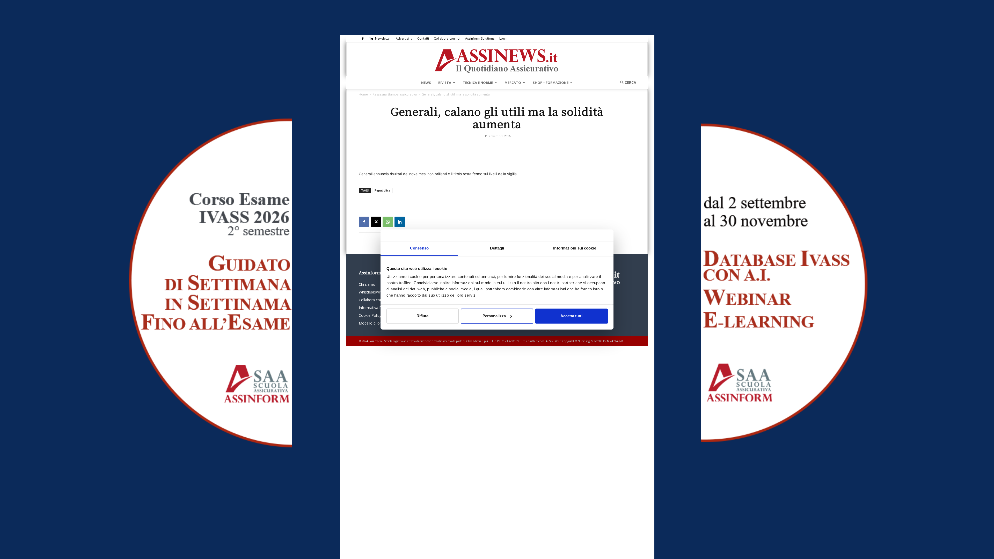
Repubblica (382, 190)
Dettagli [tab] (497, 248)
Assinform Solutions (479, 38)
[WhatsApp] (388, 222)
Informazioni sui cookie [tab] (574, 248)
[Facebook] (363, 38)
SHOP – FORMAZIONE (550, 82)
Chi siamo (367, 284)
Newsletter (383, 38)
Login (503, 38)
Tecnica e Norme (478, 82)
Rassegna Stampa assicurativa (395, 94)
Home (363, 94)
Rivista (444, 82)
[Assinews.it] (497, 59)
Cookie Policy (370, 315)
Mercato (513, 82)
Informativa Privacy (375, 307)
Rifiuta (422, 316)
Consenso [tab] (419, 248)
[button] (626, 82)
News (426, 82)
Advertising (404, 38)
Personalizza (494, 316)
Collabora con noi (447, 38)
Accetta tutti (571, 316)
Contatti (423, 38)
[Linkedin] (371, 38)
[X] (376, 222)
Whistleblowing (371, 292)
